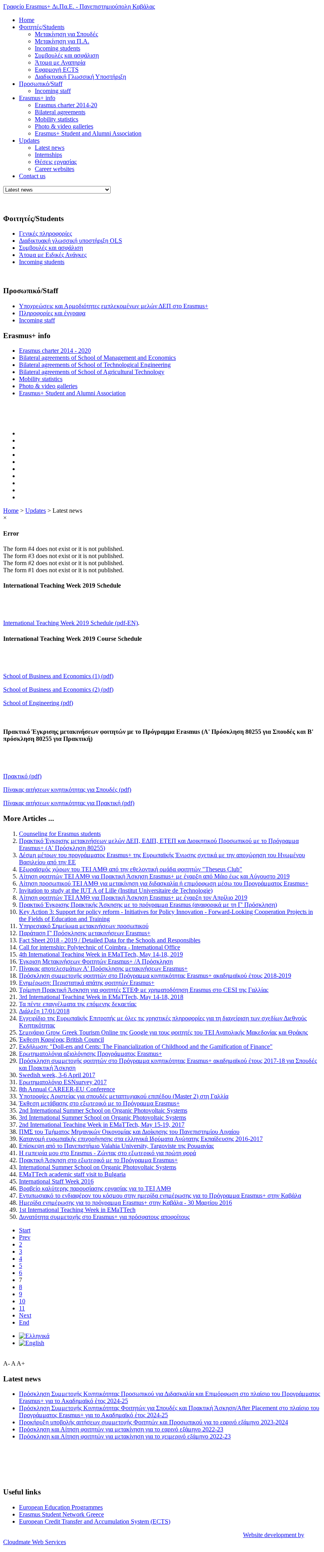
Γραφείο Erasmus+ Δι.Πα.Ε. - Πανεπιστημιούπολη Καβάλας (79, 6)
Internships (48, 154)
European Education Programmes (61, 1507)
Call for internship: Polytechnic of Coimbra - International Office (99, 947)
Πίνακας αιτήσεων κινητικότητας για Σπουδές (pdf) (67, 789)
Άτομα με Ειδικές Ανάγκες (53, 254)
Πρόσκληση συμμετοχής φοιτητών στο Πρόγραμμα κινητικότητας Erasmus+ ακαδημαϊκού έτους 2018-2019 (155, 975)
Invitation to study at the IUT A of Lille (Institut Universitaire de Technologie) (116, 890)
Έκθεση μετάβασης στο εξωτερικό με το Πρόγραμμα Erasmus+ (99, 1103)
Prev (24, 1237)
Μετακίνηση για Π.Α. (62, 41)
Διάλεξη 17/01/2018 (44, 1011)
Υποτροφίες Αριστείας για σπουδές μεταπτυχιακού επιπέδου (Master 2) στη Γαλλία (123, 1096)
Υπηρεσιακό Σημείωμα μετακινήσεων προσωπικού (84, 926)
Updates (29, 140)
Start (24, 1230)
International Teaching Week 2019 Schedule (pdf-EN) (70, 623)
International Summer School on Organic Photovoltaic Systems (97, 1167)
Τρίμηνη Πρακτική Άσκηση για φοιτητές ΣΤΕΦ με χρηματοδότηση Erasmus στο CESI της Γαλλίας (143, 989)
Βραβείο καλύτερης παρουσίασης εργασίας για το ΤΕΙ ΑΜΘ (95, 1188)
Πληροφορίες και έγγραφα (52, 313)
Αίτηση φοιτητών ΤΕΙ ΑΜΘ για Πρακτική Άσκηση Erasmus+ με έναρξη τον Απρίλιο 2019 (133, 897)
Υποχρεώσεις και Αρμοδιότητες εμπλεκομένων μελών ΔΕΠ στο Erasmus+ (113, 306)
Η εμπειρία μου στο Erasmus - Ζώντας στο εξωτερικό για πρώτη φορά (107, 1153)
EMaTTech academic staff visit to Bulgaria (72, 1174)
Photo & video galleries (64, 126)
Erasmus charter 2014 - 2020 (55, 350)
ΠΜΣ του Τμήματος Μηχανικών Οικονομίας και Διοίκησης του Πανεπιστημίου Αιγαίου (129, 1131)
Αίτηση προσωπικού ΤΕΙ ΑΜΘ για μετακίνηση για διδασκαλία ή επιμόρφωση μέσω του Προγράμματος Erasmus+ (164, 883)
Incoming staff (53, 90)
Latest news (49, 147)
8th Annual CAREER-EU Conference (67, 1089)
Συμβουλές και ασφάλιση (67, 55)
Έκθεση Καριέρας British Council (61, 1039)
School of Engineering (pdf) (38, 703)
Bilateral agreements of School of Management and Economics (97, 357)
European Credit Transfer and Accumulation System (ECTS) (94, 1521)
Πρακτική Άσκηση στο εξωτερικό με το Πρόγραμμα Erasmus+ (98, 1160)
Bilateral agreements (60, 112)
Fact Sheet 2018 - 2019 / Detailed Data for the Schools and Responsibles (109, 940)
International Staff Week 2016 (56, 1181)
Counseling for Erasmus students (60, 833)
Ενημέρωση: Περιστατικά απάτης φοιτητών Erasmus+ (86, 982)
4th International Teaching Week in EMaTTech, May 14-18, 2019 (101, 954)
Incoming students (57, 48)
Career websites (54, 169)
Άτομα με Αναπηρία (60, 62)
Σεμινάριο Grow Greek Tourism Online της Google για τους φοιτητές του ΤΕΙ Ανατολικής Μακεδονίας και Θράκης (163, 1032)
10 (22, 1301)
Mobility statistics (56, 119)
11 (22, 1308)
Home (26, 20)
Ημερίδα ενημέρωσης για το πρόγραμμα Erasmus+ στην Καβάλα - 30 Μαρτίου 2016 (125, 1202)
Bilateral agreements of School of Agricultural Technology (91, 371)
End (24, 1322)
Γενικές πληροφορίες (45, 233)
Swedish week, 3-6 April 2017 (57, 1075)
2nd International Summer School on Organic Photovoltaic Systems (103, 1110)
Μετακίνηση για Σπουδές (66, 34)
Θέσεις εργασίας (56, 161)
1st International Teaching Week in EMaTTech (77, 1209)
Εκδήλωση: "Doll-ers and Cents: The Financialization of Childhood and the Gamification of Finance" (146, 1046)
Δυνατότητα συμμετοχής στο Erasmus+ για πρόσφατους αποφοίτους (104, 1216)
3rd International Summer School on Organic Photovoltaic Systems (102, 1117)
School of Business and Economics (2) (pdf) (58, 689)
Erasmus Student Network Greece (61, 1514)
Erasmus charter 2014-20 (66, 105)
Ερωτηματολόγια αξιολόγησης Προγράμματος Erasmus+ (90, 1053)
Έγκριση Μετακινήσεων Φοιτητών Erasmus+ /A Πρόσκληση (96, 961)
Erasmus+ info (37, 98)
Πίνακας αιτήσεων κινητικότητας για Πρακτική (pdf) (68, 803)
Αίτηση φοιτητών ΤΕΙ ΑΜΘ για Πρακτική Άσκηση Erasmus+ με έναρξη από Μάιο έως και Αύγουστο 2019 (154, 876)
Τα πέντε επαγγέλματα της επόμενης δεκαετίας (77, 1004)
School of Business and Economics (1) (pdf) (58, 676)
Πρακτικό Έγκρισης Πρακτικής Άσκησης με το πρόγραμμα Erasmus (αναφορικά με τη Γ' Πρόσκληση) (148, 904)
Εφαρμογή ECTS (57, 69)
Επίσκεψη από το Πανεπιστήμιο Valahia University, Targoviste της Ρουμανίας (116, 1146)
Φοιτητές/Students (41, 27)
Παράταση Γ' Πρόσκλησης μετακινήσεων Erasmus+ (85, 933)
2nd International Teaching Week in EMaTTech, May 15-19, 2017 (102, 1124)
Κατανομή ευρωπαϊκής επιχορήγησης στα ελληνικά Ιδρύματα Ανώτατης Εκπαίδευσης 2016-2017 (141, 1138)
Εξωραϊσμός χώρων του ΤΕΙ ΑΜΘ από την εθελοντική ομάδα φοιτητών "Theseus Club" (130, 869)
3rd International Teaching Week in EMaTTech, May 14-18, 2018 (101, 997)
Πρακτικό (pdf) (22, 776)
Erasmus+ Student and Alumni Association (88, 133)
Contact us (32, 176)
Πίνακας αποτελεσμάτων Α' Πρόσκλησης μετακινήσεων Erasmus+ (103, 968)
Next (25, 1315)
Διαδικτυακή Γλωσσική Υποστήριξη (80, 76)
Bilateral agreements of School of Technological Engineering (95, 364)
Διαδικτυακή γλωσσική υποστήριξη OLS (70, 240)
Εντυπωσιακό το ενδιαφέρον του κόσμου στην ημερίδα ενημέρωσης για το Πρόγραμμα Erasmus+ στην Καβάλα (160, 1195)
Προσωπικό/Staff (40, 83)
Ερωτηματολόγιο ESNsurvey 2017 (63, 1082)
